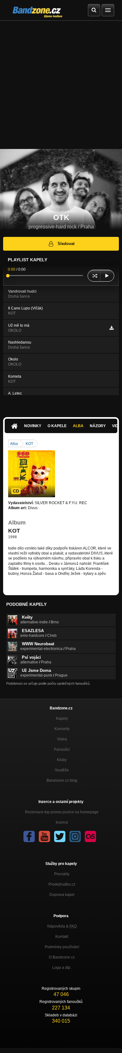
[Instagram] (75, 836)
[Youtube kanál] (44, 836)
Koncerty (61, 729)
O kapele (57, 426)
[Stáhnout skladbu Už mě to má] (111, 328)
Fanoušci (62, 749)
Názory (98, 426)
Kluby (62, 760)
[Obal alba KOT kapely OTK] (31, 473)
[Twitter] (59, 836)
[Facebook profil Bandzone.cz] (29, 836)
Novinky (32, 426)
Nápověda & (62, 926)
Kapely (62, 718)
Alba (78, 426)
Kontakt (61, 936)
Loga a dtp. (61, 967)
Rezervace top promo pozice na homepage (62, 812)
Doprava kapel (61, 894)
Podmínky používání (62, 947)
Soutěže (62, 770)
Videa (62, 739)
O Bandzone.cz (62, 957)
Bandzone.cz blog (62, 780)
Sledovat (66, 243)
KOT (29, 444)
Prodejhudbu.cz (61, 884)
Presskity (61, 874)
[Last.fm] (90, 836)
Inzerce (62, 822)
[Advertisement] (61, 85)
